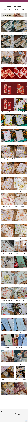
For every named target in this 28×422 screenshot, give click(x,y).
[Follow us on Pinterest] (26, 412)
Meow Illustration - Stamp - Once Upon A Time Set (20, 395)
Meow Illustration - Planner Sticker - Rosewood (7, 237)
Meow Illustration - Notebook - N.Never (7, 347)
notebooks (14, 9)
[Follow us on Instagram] (24, 412)
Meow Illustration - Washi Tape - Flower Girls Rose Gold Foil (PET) (7, 396)
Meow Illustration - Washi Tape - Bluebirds (7, 33)
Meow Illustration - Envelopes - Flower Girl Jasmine (7, 284)
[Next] (16, 400)
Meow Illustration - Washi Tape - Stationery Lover (20, 33)
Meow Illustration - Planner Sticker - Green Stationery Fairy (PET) (20, 159)
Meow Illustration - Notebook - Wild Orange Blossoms (7, 127)
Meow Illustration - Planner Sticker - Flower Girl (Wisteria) (7, 206)
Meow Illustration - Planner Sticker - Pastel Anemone (7, 253)
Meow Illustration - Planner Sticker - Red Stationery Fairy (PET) (7, 159)
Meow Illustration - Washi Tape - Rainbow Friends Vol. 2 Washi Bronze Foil (7, 363)
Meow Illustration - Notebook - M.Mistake (20, 347)
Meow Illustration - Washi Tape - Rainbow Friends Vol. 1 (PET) (20, 379)
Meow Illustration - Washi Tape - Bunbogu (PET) (21, 64)
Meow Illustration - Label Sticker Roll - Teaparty (21, 253)
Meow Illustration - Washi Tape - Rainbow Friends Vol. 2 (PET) (7, 379)
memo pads (12, 9)
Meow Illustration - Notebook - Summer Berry (20, 111)
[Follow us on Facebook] (23, 412)
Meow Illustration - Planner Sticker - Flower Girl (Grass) (20, 190)
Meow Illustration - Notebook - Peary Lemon (20, 127)
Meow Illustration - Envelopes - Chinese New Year (7, 111)
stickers (17, 9)
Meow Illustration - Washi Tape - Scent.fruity (20, 300)
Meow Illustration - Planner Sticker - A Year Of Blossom (20, 237)
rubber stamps (8, 9)
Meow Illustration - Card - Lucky (20, 80)
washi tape (6, 9)
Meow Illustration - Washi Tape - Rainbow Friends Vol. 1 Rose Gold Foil (20, 363)
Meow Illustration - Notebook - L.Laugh (7, 331)
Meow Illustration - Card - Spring (7, 80)
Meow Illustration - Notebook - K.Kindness (20, 331)
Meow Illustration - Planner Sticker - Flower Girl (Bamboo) (21, 206)
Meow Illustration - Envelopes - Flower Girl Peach (20, 284)
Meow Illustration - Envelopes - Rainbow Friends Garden (7, 300)
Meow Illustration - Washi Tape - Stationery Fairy (7, 64)
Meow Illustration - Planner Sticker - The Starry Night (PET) (7, 190)
